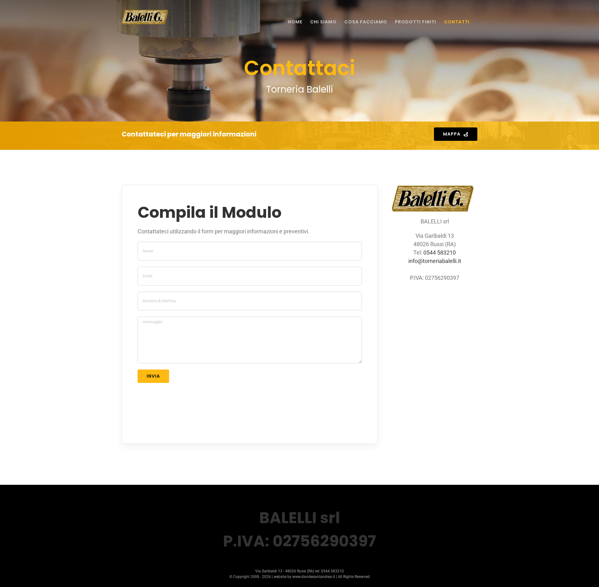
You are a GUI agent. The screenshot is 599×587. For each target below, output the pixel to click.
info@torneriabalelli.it (434, 261)
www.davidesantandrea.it (313, 577)
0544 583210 (439, 252)
